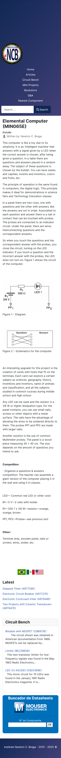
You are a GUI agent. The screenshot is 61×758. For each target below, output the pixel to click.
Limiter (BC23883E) (17, 650)
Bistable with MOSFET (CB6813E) (26, 631)
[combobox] (17, 109)
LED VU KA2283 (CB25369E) (23, 670)
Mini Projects (31, 85)
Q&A (30, 95)
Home (30, 69)
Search (44, 109)
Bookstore (30, 90)
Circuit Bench (30, 79)
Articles (30, 74)
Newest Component (30, 100)
